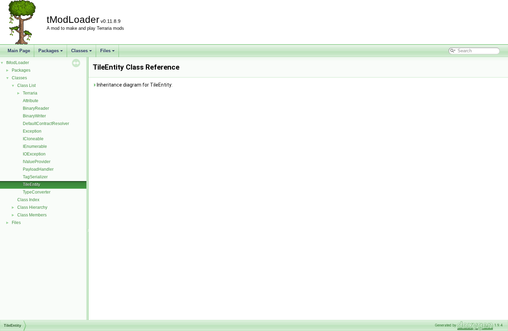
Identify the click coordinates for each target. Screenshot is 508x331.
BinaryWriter (34, 116)
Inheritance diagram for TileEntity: (134, 85)
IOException (34, 154)
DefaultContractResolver (46, 123)
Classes (79, 50)
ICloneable (33, 138)
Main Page (19, 50)
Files (105, 50)
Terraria (30, 93)
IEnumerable (35, 146)
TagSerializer (35, 177)
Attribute (30, 100)
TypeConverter (36, 192)
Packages (48, 50)
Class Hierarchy (32, 207)
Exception (32, 131)
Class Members (32, 215)
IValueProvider (36, 161)
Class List (26, 85)
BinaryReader (36, 108)
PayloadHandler (38, 169)
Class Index (28, 199)
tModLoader (17, 62)
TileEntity (31, 184)
